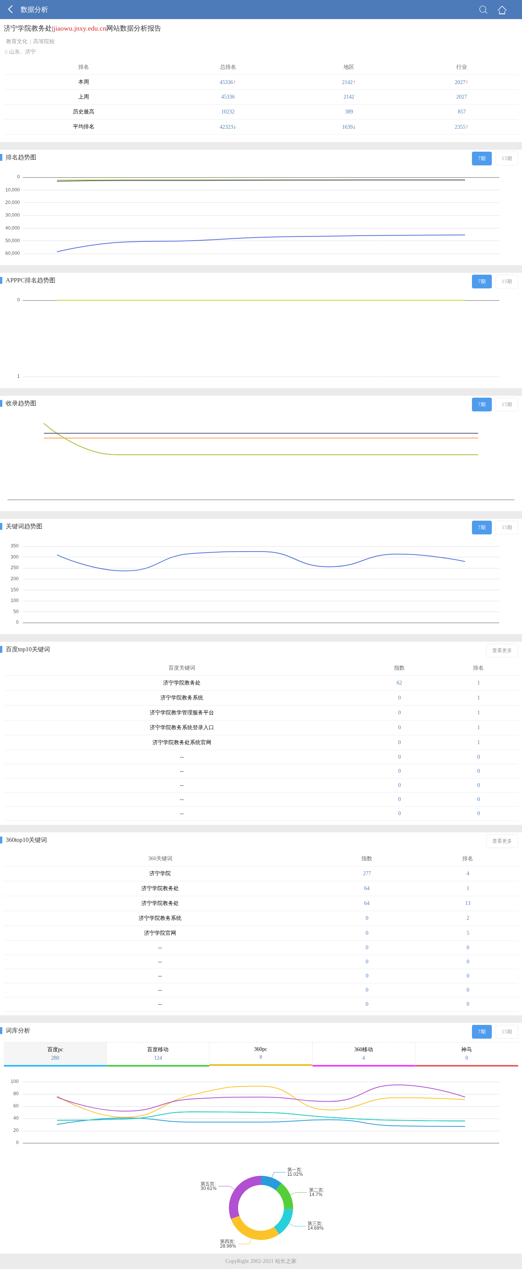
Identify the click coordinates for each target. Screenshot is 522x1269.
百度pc (55, 1054)
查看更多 (502, 650)
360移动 (363, 1054)
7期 (482, 158)
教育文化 (17, 41)
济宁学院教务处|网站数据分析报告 (82, 28)
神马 (466, 1054)
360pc (260, 1053)
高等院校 (44, 41)
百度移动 (158, 1054)
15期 (507, 158)
